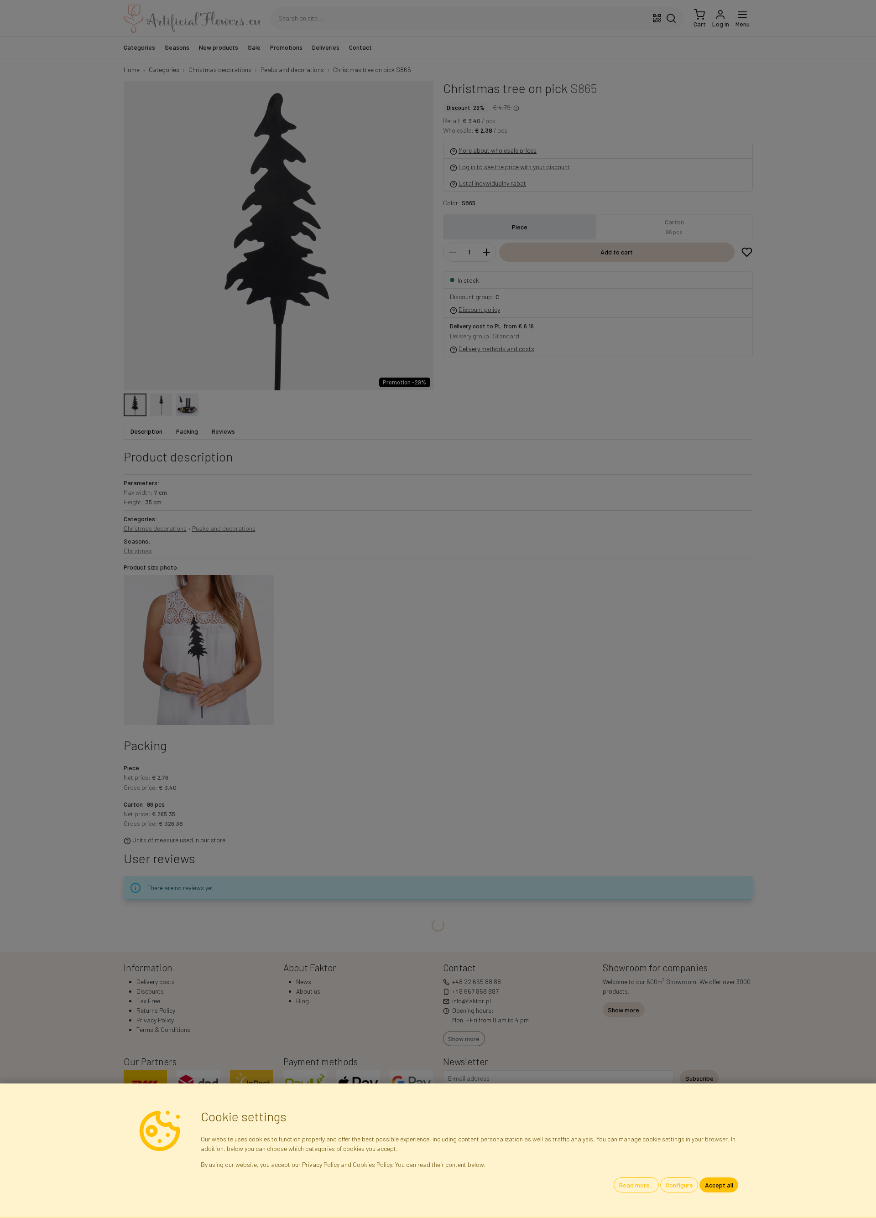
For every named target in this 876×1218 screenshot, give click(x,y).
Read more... (636, 1185)
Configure (679, 1185)
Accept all (719, 1185)
